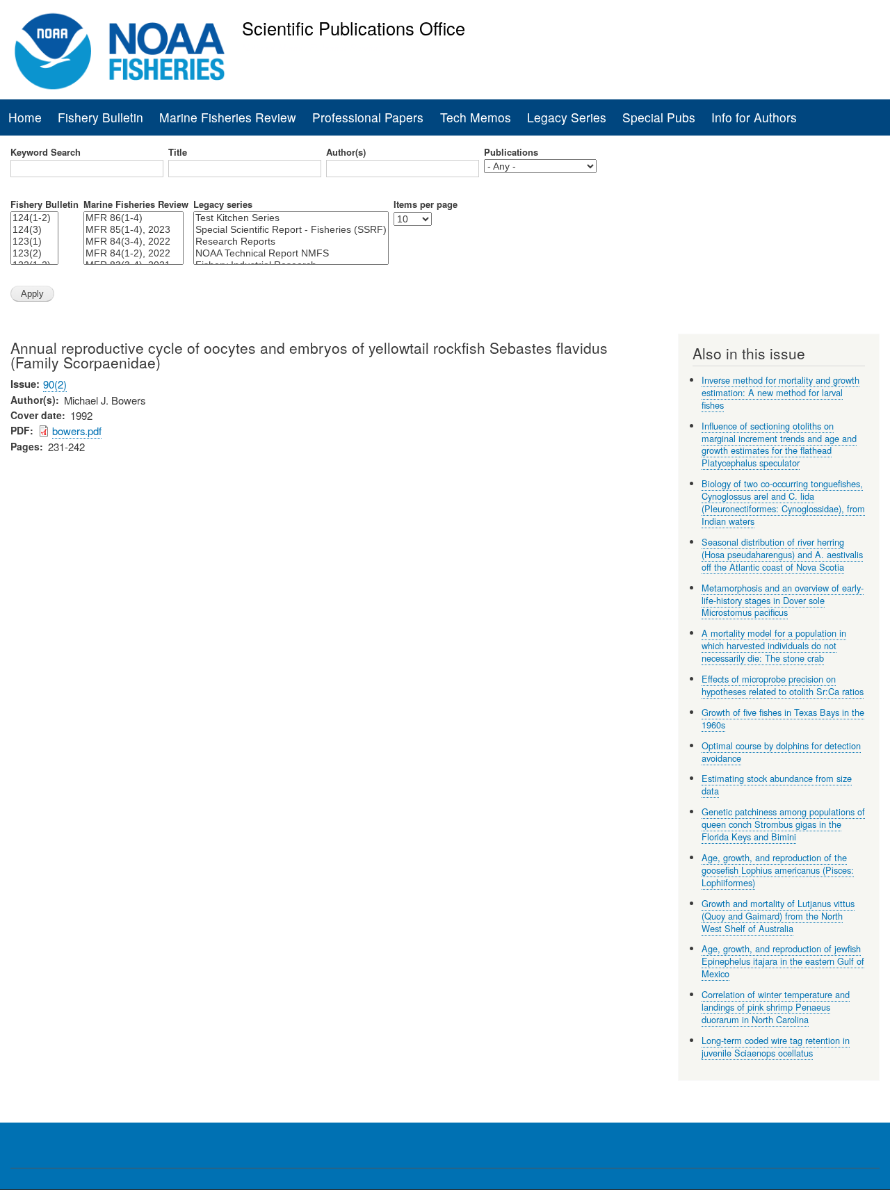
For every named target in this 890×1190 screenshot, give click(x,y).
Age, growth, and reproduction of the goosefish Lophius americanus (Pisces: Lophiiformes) (778, 870)
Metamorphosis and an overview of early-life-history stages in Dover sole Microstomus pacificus (783, 600)
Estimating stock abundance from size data (777, 784)
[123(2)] (34, 253)
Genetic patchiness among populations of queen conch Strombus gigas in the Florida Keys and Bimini (783, 824)
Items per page (426, 204)
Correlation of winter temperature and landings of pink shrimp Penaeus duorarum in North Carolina (776, 1007)
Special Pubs (658, 117)
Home (25, 117)
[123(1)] (34, 241)
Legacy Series (566, 117)
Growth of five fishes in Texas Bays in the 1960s (783, 718)
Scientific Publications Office (353, 27)
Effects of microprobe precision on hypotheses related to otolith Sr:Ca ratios (783, 685)
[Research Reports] (291, 241)
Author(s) (346, 152)
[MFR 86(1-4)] (133, 218)
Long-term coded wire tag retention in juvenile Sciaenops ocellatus (776, 1046)
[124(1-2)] (34, 218)
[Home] (119, 51)
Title (177, 152)
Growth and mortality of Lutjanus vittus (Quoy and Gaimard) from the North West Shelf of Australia (778, 916)
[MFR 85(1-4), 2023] (133, 230)
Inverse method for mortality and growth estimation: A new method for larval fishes (780, 392)
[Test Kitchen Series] (291, 218)
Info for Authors (754, 117)
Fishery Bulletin (100, 117)
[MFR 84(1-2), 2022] (133, 253)
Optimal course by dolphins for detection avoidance (781, 752)
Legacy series (222, 204)
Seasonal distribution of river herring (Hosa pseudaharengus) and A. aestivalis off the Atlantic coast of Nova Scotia (782, 554)
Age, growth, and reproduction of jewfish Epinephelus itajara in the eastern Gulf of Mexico (783, 961)
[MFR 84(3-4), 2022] (133, 241)
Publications (511, 152)
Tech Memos (475, 117)
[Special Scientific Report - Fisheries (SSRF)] (291, 230)
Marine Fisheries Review (227, 117)
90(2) (55, 384)
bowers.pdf (77, 430)
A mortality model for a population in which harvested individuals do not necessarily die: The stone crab (774, 645)
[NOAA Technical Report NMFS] (291, 253)
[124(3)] (34, 230)
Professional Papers (367, 117)
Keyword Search (45, 152)
